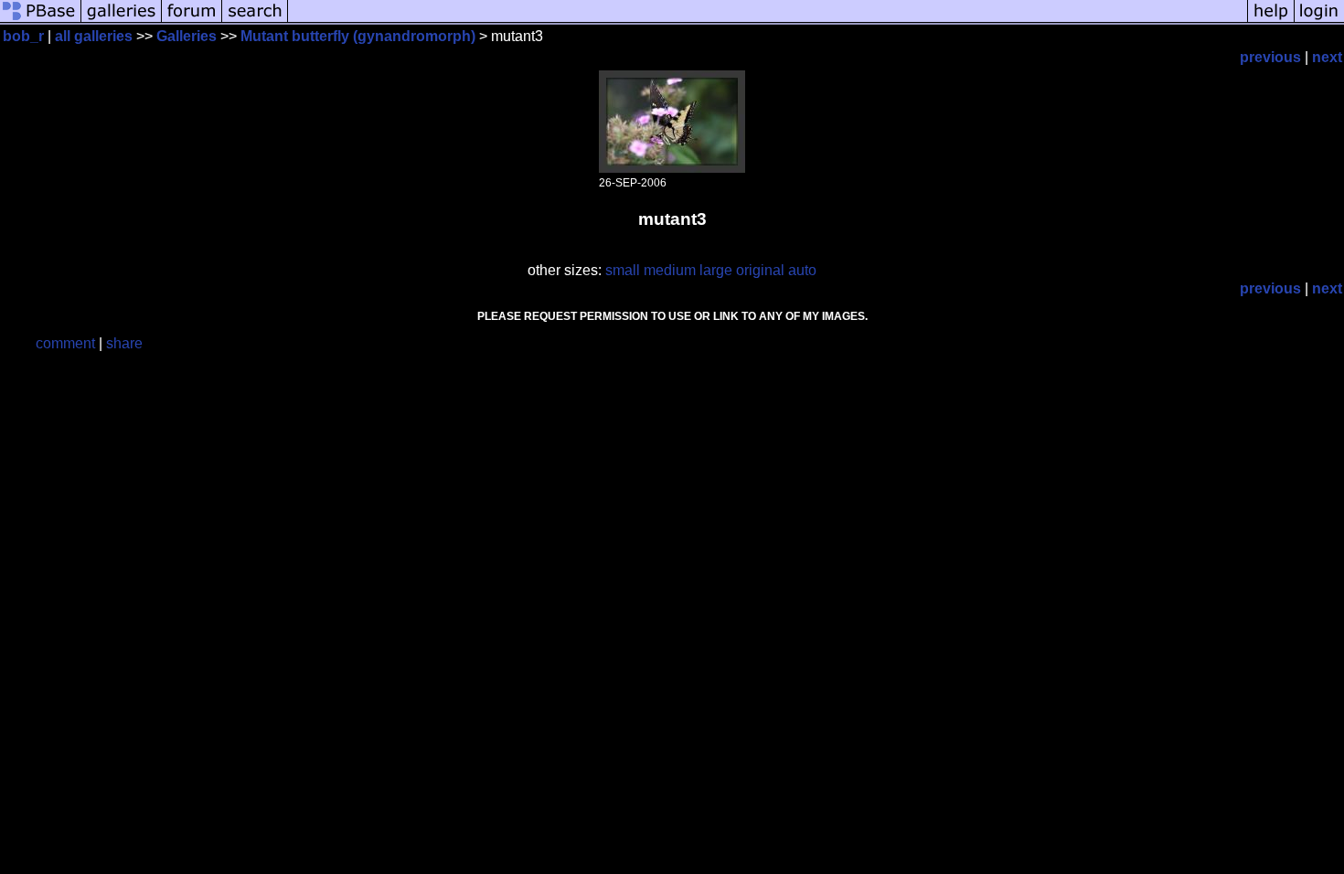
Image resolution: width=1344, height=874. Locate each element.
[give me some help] (1271, 20)
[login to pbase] (1319, 20)
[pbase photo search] (255, 20)
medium (670, 270)
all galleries (94, 36)
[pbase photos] (40, 20)
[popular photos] (767, 20)
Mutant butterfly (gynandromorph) (357, 36)
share (124, 343)
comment (65, 343)
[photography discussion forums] (192, 20)
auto (802, 270)
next (1327, 57)
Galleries (186, 36)
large (715, 270)
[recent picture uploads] (121, 20)
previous (1270, 57)
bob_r (23, 36)
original (760, 270)
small (622, 270)
